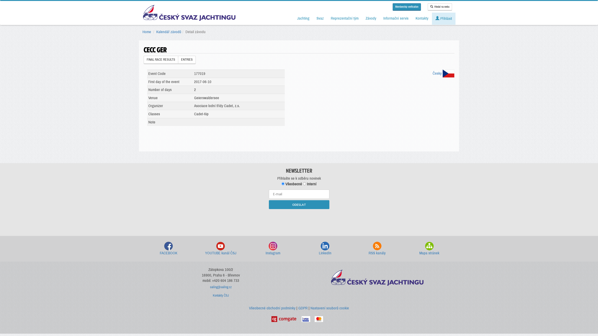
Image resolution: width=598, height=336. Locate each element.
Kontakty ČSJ (221, 295)
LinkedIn (325, 253)
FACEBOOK (168, 253)
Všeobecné (293, 184)
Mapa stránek (429, 253)
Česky (438, 73)
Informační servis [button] (396, 18)
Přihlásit (445, 19)
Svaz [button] (320, 18)
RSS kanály (377, 253)
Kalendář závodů (168, 32)
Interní (311, 184)
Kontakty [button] (422, 18)
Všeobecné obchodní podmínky (272, 308)
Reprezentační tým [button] (345, 18)
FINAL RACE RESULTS (161, 59)
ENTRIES (187, 59)
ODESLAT (299, 205)
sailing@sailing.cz (221, 287)
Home (146, 32)
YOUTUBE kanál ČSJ (220, 253)
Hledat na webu (441, 6)
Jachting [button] (303, 18)
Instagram (273, 253)
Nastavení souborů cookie (329, 308)
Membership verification (406, 6)
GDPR (303, 308)
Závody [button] (371, 18)
